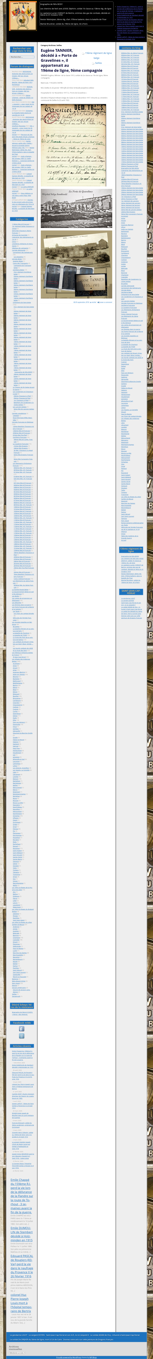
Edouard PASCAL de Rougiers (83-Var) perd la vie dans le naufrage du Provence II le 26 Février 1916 (130, 22)
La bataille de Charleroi (21, 633)
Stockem (16, 866)
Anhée (15, 929)
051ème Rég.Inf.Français (22, 492)
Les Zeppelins (18, 257)
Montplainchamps (19, 794)
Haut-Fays (16, 748)
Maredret (16, 957)
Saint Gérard (17, 970)
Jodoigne (16, 914)
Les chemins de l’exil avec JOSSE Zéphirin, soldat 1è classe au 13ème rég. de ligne (75, 8)
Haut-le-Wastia (18, 948)
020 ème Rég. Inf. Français (23, 479)
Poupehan (16, 838)
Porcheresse (17, 835)
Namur (15, 966)
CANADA (16, 416)
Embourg (16, 896)
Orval (15, 827)
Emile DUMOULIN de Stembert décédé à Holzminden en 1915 (22, 1234)
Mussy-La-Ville (18, 803)
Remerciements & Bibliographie (132, 523)
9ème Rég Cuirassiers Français (132, 214)
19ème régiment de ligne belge (132, 188)
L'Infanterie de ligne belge (22, 302)
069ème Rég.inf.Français (22, 498)
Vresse (15, 881)
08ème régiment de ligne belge (132, 142)
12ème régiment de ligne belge (132, 151)
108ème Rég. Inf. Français (23, 518)
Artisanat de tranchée (19, 235)
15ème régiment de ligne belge (132, 157)
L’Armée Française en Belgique (131, 303)
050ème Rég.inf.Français (22, 490)
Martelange (17, 783)
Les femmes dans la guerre (21, 605)
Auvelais (16, 931)
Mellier (15, 785)
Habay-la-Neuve (18, 740)
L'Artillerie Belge (18, 270)
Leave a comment (105, 302)
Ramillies (16, 918)
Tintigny (16, 870)
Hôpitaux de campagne (20, 248)
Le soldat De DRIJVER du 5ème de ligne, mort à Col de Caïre (36, 1339)
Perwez (15, 916)
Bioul (123, 271)
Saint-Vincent (17, 855)
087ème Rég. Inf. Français (23, 505)
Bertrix (15, 685)
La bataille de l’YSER (128, 347)
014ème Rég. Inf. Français (23, 476)
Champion (16, 938)
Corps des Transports (20, 263)
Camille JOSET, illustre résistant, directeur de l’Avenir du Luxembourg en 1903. (130, 33)
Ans (14, 892)
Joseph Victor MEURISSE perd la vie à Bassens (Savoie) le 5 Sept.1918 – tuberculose (23, 1156)
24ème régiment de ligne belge (132, 194)
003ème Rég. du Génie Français (132, 53)
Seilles (14, 994)
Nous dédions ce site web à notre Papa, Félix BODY (22, 195)
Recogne (16, 840)
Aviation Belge (18, 261)
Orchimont (16, 822)
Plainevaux (16, 833)
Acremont (16, 664)
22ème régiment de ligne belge (132, 190)
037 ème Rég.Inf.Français (22, 483)
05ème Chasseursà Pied (22, 398)
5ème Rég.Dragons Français (23, 455)
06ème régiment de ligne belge (132, 138)
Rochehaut (16, 844)
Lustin (15, 951)
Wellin (15, 885)
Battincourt (17, 681)
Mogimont (16, 792)
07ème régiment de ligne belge (132, 140)
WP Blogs (93, 1357)
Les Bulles (15, 596)
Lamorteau (16, 764)
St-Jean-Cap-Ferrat (19, 657)
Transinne (16, 875)
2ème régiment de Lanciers (130, 203)
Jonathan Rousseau (19, 126)
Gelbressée (17, 946)
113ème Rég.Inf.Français (20, 224)
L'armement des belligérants (23, 252)
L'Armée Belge (17, 259)
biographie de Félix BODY (51, 4)
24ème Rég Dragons (21, 448)
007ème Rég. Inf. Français (23, 470)
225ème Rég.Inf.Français (22, 559)
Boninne (16, 935)
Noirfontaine (17, 814)
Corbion (15, 707)
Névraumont (17, 811)
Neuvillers (16, 809)
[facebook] (22, 1029)
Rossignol (16, 848)
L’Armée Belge (126, 290)
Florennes (16, 944)
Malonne (15, 979)
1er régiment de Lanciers (130, 201)
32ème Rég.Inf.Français (22, 572)
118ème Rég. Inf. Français (23, 531)
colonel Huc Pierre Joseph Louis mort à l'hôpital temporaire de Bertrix (21, 1303)
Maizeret (124, 501)
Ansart (15, 668)
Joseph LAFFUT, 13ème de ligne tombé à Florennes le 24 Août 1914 (23, 1106)
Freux (15, 727)
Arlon (15, 670)
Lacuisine (16, 761)
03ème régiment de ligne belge (132, 131)
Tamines (124, 519)
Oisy (122, 464)
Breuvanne (17, 698)
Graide (15, 737)
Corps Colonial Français (22, 579)
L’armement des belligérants (131, 288)
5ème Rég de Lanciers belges (24, 409)
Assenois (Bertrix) (19, 672)
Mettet (15, 964)
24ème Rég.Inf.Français (22, 561)
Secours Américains (19, 988)
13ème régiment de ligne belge (132, 153)
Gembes (16, 729)
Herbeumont (17, 751)
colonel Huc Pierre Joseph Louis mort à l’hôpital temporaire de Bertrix (23, 1086)
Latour (15, 766)
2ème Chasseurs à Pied (129, 199)
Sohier (15, 864)
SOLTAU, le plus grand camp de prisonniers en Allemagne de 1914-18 (23, 202)
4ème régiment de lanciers (130, 207)
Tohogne (16, 872)
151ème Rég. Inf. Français (23, 548)
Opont (15, 820)
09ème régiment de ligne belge (132, 144)
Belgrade (16, 933)
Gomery (124, 384)
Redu (15, 842)
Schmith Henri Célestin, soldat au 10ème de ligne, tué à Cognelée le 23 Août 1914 (22, 1135)
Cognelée (16, 940)
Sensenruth (16, 996)
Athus (123, 227)
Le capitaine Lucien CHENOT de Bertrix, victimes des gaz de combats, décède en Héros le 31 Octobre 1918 (75, 14)
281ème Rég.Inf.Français (22, 563)
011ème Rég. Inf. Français (23, 472)
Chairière (16, 703)
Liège (15, 901)
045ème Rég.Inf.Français (22, 485)
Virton (15, 877)
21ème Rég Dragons (21, 446)
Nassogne (16, 805)
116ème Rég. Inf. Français (23, 527)
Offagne (16, 818)
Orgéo (15, 824)
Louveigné (16, 905)
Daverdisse (17, 714)
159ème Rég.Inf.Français (22, 550)
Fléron (15, 898)
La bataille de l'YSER (20, 635)
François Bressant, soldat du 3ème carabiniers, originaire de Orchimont (23, 1125)
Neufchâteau (17, 807)
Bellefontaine (17, 683)
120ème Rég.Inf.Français (22, 535)
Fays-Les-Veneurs (19, 722)
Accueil (123, 540)
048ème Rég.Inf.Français (22, 487)
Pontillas (16, 968)
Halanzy (15, 742)
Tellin (15, 868)
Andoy (123, 264)
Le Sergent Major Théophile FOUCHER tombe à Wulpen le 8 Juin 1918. (23, 1166)
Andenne (16, 927)
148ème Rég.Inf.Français (22, 544)
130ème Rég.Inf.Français (22, 540)
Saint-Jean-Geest (18, 920)
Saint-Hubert (17, 851)
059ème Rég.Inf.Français (22, 494)
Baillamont (125, 231)
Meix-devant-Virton (18, 981)
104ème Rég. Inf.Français (22, 516)
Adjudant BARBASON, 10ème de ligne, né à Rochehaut (23, 82)
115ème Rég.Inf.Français (22, 524)
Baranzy (16, 677)
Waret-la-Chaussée (19, 977)
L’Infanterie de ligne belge (130, 294)
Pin (14, 831)
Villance (124, 532)
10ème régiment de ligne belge (132, 147)
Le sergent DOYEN (127, 601)
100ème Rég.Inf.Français (22, 507)
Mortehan (16, 796)
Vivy (14, 879)
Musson (15, 801)
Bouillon (16, 696)
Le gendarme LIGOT (128, 598)
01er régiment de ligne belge (24, 307)
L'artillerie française (20, 437)
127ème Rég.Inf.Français (22, 537)
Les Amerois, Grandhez (21, 768)
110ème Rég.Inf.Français (22, 520)
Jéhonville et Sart (19, 759)
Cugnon (15, 709)
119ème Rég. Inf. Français (23, 533)
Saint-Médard (17, 853)
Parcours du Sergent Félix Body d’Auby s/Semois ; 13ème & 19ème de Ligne (23, 137)
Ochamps (16, 816)
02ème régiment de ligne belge (132, 129)
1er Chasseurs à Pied (21, 400)
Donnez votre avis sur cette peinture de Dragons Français (88, 1339)
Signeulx (16, 861)
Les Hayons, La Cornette (21, 770)
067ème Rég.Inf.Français (22, 496)
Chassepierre (17, 705)
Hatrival (15, 746)
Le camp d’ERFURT (27, 187)
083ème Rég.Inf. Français (22, 503)
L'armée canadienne (19, 413)
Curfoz (15, 711)
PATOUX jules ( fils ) (18, 148)
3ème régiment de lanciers (130, 205)
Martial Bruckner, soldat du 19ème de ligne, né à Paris (64, 24)
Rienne (14, 985)
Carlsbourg (17, 701)
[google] (22, 1036)
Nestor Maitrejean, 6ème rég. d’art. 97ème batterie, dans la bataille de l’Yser (73, 19)
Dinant (15, 942)
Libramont (16, 774)
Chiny (14, 242)
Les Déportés (16, 603)
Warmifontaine (18, 883)
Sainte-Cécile (17, 857)
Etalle (15, 718)
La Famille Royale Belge (20, 590)
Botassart (16, 694)
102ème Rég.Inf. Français (22, 511)
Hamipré (16, 744)
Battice (15, 894)
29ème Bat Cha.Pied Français (24, 568)
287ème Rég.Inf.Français (22, 566)
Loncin (15, 903)
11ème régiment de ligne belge (132, 149)
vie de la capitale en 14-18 (130, 529)
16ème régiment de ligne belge (132, 160)
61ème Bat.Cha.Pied (20, 435)
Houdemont (17, 753)
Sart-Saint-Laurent (19, 972)
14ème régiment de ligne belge (132, 155)
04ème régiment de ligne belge (132, 134)
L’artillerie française (128, 305)
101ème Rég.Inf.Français (22, 509)
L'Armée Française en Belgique (22, 422)
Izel (14, 755)
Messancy (124, 440)
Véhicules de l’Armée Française (132, 527)
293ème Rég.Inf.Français (21, 433)
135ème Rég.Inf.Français (21, 431)
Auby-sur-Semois (19, 674)
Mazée (15, 962)
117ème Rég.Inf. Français (22, 529)
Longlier (16, 777)
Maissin (15, 779)
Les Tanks (16, 611)
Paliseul (15, 829)
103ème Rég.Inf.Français (22, 513)
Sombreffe (16, 975)
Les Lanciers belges (19, 407)
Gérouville (16, 731)
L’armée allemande (127, 286)
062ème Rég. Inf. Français (130, 70)
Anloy (15, 666)
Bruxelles (16, 627)
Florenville (16, 724)
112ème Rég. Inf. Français (23, 522)
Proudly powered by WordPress (68, 1357)
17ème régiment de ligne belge (132, 162)
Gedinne (124, 377)
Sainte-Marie (17, 859)
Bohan (15, 692)
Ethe (14, 720)
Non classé (16, 983)
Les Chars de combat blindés (24, 614)
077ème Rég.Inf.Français (22, 500)
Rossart (15, 846)
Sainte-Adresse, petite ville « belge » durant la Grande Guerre (22, 143)
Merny (15, 790)
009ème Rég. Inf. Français (130, 60)
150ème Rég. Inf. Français (23, 546)
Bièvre (15, 687)
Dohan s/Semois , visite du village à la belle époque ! (22, 97)
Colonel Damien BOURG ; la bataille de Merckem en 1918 (22, 176)
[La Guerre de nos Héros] (23, 16)
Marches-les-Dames (20, 953)
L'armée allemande (18, 250)
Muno (15, 798)
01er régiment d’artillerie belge (132, 112)
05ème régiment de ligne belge (132, 136)
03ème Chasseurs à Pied (22, 396)
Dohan (15, 716)
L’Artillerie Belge (126, 292)
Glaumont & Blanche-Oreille (22, 733)
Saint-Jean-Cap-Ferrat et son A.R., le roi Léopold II (67, 1335)
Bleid (14, 690)
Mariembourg (17, 959)
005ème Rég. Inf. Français (23, 468)
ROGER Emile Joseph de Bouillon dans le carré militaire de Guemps (23, 1115)
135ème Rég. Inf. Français (23, 542)
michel (14, 135)
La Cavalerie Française (20, 444)
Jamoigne (16, 757)
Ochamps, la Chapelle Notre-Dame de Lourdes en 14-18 (22, 113)
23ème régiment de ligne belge (132, 192)
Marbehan (16, 781)
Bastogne (16, 679)
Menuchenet (17, 788)
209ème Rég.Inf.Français (22, 557)
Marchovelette (18, 955)
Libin (14, 772)
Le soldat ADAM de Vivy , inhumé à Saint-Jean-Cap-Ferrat (115, 1335)
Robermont (17, 907)
